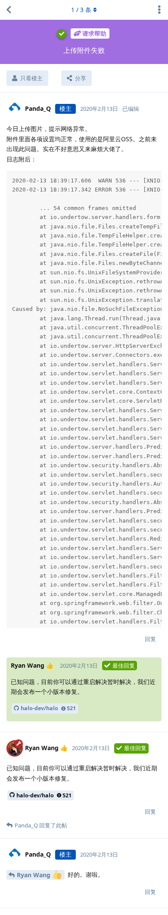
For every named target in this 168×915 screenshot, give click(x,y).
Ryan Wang (34, 875)
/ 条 (81, 10)
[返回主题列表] (8, 10)
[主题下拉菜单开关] (159, 10)
